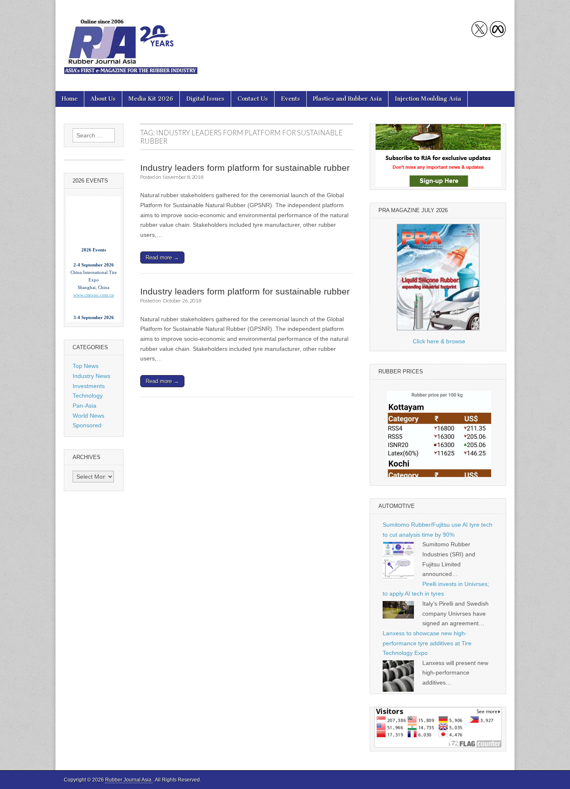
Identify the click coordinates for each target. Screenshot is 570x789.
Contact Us (252, 98)
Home (70, 98)
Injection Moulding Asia (428, 98)
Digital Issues (205, 98)
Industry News (91, 376)
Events (290, 98)
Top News (85, 366)
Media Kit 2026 (151, 98)
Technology (88, 395)
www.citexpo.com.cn (93, 287)
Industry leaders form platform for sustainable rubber (245, 168)
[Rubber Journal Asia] (130, 39)
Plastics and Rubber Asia (347, 98)
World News (88, 415)
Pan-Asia (84, 405)
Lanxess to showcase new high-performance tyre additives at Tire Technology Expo (427, 643)
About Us (103, 98)
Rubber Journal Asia (129, 780)
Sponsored (87, 425)
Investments (89, 386)
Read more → (162, 257)
